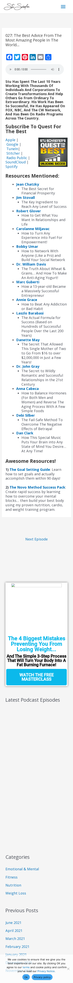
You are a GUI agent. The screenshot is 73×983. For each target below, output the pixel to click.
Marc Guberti (27, 282)
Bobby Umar (27, 246)
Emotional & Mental (22, 869)
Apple (10, 139)
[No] (68, 969)
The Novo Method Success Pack (37, 487)
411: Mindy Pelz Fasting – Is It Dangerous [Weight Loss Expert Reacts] (31, 788)
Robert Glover (28, 211)
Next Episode (36, 539)
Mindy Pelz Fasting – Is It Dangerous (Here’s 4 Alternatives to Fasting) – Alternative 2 (35, 748)
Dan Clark (24, 433)
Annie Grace (26, 299)
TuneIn (12, 148)
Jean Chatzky (27, 184)
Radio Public (16, 157)
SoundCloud (15, 162)
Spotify (11, 166)
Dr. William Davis (31, 264)
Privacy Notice (46, 971)
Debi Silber (25, 415)
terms (26, 967)
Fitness (11, 877)
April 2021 (13, 930)
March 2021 (15, 938)
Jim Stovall (25, 197)
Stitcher (13, 153)
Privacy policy (42, 977)
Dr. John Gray (27, 366)
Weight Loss (15, 893)
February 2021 (17, 946)
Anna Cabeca (27, 388)
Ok (26, 977)
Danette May (28, 339)
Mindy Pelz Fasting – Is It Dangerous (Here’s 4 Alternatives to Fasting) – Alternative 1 (35, 768)
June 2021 (13, 922)
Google (12, 144)
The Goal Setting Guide (30, 469)
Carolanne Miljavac (32, 228)
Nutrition (13, 885)
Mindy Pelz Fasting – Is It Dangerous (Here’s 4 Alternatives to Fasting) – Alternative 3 (35, 728)
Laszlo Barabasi (30, 313)
